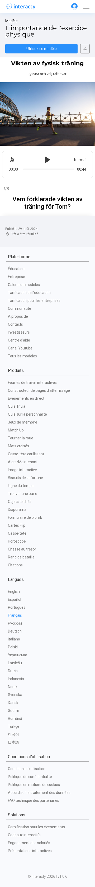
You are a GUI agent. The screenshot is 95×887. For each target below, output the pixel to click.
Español (14, 599)
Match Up (16, 430)
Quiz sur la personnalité (27, 414)
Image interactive (22, 470)
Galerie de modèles (24, 285)
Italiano (14, 639)
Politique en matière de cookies (34, 785)
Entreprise (16, 277)
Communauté (19, 308)
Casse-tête (17, 533)
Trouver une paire (22, 494)
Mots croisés (18, 446)
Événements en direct (26, 398)
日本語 (13, 742)
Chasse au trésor (22, 549)
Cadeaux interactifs (24, 835)
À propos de (18, 316)
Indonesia (16, 679)
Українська (17, 655)
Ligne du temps (21, 486)
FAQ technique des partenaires (33, 800)
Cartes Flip (16, 525)
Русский (15, 623)
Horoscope (17, 541)
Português (16, 607)
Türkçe (13, 726)
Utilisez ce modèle (41, 49)
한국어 (13, 734)
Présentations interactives (30, 851)
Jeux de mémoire (22, 422)
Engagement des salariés (29, 843)
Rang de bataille (21, 557)
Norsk (12, 687)
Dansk (13, 702)
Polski (13, 647)
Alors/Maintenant (22, 462)
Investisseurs (19, 332)
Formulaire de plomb (25, 517)
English (14, 591)
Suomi (13, 710)
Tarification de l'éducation (29, 292)
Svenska (15, 695)
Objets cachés (19, 501)
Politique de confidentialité (30, 777)
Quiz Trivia (16, 406)
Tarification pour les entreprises (34, 300)
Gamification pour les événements (36, 827)
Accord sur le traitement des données (39, 792)
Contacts (15, 324)
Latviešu (15, 663)
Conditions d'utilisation (26, 769)
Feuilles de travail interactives (32, 382)
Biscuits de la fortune (25, 478)
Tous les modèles (22, 356)
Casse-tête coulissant (26, 454)
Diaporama (17, 509)
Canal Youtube (20, 348)
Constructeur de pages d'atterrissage (39, 390)
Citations (15, 565)
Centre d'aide (19, 340)
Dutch (13, 671)
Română (15, 718)
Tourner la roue (20, 438)
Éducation (16, 269)
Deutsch (15, 631)
